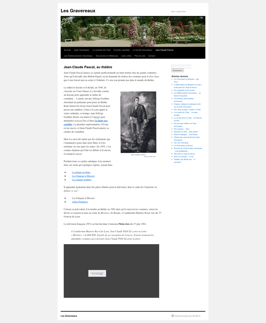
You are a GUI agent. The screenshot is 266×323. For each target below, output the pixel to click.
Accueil (67, 49)
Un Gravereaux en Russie (183, 145)
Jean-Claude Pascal (164, 49)
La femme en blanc (81, 172)
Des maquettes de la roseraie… (185, 90)
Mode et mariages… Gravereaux (186, 134)
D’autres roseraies (122, 49)
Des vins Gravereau (181, 142)
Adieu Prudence (80, 201)
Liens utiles (126, 55)
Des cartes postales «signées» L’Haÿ (187, 109)
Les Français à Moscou (83, 175)
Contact (151, 55)
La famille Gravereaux (142, 49)
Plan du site (140, 55)
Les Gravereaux (78, 10)
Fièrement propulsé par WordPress (188, 316)
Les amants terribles (81, 179)
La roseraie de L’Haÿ (102, 49)
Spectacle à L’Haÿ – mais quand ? (186, 131)
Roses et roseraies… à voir (183, 156)
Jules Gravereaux (81, 49)
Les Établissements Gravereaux (78, 55)
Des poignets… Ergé (181, 129)
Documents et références (107, 55)
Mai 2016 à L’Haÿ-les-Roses (184, 153)
